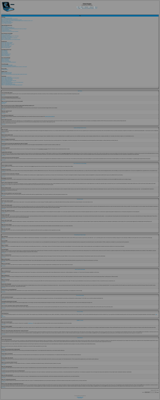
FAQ (78, 7)
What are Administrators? (6, 58)
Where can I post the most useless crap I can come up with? (12, 19)
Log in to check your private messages (88, 8)
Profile (79, 8)
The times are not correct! (6, 35)
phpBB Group (30, 323)
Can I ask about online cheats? (7, 18)
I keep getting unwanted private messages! (9, 65)
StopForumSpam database (49, 116)
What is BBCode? (5, 50)
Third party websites (80, 397)
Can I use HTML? (5, 51)
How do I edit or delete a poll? (7, 45)
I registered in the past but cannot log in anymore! (10, 31)
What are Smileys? (5, 52)
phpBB (78, 395)
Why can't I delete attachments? (7, 83)
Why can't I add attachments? (6, 81)
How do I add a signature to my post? (8, 44)
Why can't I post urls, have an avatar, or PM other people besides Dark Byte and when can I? (17, 20)
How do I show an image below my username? (9, 37)
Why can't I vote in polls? (6, 47)
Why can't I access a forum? (6, 46)
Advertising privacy (5, 69)
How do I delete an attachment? (7, 78)
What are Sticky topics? (5, 54)
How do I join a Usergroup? (6, 61)
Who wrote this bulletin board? (7, 72)
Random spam (4, 102)
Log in (96, 8)
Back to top (3, 99)
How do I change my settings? (7, 34)
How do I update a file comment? (7, 79)
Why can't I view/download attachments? (8, 84)
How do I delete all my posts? (7, 23)
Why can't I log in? (5, 26)
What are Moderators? (5, 59)
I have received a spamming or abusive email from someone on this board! (14, 66)
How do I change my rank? (6, 38)
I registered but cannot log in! (6, 30)
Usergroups (91, 7)
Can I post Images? (5, 53)
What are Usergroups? (5, 60)
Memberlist (86, 7)
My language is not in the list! (6, 36)
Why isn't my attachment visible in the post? (9, 80)
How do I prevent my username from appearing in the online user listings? (14, 28)
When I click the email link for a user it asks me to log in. (11, 39)
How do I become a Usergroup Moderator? (9, 62)
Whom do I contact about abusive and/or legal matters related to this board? (14, 74)
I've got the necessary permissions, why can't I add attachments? (12, 82)
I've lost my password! (5, 29)
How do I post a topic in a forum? (7, 42)
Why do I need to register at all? (7, 27)
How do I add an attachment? (7, 77)
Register (96, 7)
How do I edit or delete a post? (7, 43)
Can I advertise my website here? (7, 22)
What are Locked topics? (6, 55)
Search (82, 7)
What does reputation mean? (6, 21)
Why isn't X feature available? (7, 73)
